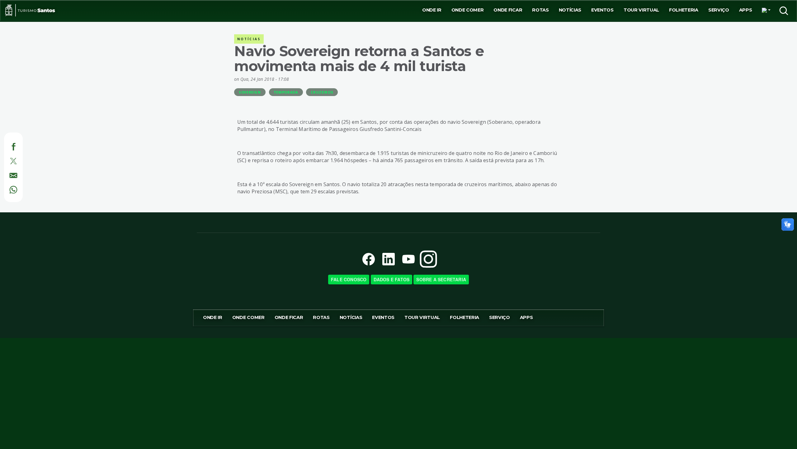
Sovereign (250, 92)
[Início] (30, 10)
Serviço (718, 10)
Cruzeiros (322, 92)
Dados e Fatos (392, 279)
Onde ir (431, 10)
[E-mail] (6, 174)
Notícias (570, 10)
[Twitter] (6, 160)
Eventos (602, 10)
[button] (766, 10)
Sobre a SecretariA (441, 279)
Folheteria (683, 10)
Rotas (540, 10)
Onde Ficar (507, 10)
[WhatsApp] (6, 188)
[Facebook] (6, 146)
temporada (286, 92)
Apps (745, 10)
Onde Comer (467, 10)
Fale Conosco (348, 279)
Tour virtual (641, 10)
